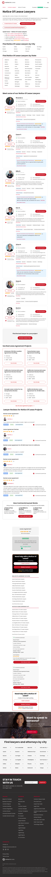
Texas (36, 70)
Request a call (32, 732)
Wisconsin (37, 84)
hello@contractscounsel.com (9, 847)
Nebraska (27, 64)
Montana (27, 62)
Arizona (6, 64)
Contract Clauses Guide (39, 799)
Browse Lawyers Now (25, 338)
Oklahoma (27, 84)
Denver (15, 49)
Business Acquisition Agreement (32, 301)
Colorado (7, 70)
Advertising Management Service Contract (32, 266)
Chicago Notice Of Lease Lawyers (20, 614)
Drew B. (9, 449)
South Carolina (38, 64)
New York (28, 49)
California (7, 68)
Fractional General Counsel (9, 813)
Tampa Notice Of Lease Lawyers (19, 631)
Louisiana (17, 73)
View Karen (10, 144)
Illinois (16, 62)
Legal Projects (21, 835)
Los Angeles (28, 46)
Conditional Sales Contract (39, 229)
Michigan (17, 81)
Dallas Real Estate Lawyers (18, 585)
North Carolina (28, 77)
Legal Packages (21, 828)
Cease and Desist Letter (28, 229)
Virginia (37, 77)
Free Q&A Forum (37, 801)
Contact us (5, 844)
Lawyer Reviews (21, 820)
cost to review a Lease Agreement (15, 35)
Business (23, 115)
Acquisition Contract (20, 301)
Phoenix (27, 51)
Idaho (16, 59)
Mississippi (17, 86)
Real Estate (18, 115)
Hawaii (6, 85)
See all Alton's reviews (21, 275)
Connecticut (8, 73)
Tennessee (37, 68)
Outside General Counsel (8, 816)
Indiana (16, 64)
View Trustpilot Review (25, 546)
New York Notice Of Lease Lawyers (20, 625)
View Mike (10, 180)
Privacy (43, 115)
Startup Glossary (37, 817)
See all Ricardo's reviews (22, 129)
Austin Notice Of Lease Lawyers (19, 609)
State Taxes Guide (38, 822)
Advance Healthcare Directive (21, 324)
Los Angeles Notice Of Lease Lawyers (20, 622)
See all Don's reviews (21, 239)
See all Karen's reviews (21, 165)
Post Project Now (25, 662)
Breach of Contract (7, 799)
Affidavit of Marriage (33, 324)
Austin (4, 46)
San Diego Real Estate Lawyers (19, 599)
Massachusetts (18, 79)
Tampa (38, 49)
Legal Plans (20, 830)
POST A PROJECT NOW (25, 516)
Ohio (26, 81)
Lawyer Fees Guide (38, 804)
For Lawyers (21, 816)
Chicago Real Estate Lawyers (18, 583)
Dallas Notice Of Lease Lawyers (19, 616)
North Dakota (28, 79)
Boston (4, 49)
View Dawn (10, 290)
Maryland (17, 77)
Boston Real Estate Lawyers (18, 581)
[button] (7, 748)
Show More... (18, 112)
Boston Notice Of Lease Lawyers (19, 611)
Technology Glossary (38, 824)
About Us (20, 799)
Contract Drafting (7, 806)
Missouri (27, 59)
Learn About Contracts (23, 823)
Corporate (38, 115)
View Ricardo (9, 107)
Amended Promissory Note (29, 192)
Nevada (27, 66)
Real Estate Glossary (38, 815)
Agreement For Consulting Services (30, 156)
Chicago (5, 51)
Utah (36, 73)
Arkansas (7, 66)
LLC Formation (21, 837)
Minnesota (17, 84)
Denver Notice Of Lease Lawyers (19, 618)
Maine (16, 75)
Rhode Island (38, 62)
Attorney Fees (21, 801)
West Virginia (38, 81)
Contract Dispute (7, 804)
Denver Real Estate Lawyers (18, 588)
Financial (28, 151)
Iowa (16, 66)
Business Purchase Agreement (29, 119)
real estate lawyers (20, 37)
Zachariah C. (10, 483)
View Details (14, 363)
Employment (39, 151)
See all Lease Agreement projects (24, 405)
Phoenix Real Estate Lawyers (18, 596)
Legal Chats (36, 806)
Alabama (7, 59)
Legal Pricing (21, 832)
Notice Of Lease (19, 119)
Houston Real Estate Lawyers (18, 590)
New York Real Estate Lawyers (19, 594)
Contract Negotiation (8, 808)
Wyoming (37, 86)
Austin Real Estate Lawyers (18, 579)
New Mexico (27, 73)
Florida (6, 81)
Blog (19, 804)
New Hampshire (28, 68)
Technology (29, 115)
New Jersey (27, 70)
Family (34, 115)
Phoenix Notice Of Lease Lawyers (19, 627)
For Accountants (22, 818)
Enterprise (20, 813)
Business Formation (7, 801)
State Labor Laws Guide (39, 819)
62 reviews (25, 40)
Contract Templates (23, 811)
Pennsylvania (38, 59)
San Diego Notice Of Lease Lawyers (20, 629)
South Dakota (38, 66)
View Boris (10, 317)
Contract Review (6, 811)
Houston (16, 51)
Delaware (7, 75)
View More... (18, 121)
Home (4, 7)
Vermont (37, 75)
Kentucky (17, 70)
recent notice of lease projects (21, 38)
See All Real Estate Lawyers (17, 603)
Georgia (6, 83)
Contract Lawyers (12, 7)
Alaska (6, 62)
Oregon (27, 86)
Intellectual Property (39, 188)
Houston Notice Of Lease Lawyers (20, 620)
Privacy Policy (6, 854)
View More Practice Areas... (21, 116)
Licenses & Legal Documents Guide (40, 811)
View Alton (10, 254)
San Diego (39, 46)
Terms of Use (6, 856)
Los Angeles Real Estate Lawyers (19, 592)
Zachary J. (10, 419)
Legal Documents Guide (39, 808)
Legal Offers (21, 825)
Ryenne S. (9, 464)
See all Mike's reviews (21, 202)
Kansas (16, 68)
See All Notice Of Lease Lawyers (18, 634)
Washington (38, 79)
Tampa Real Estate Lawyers (18, 601)
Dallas (15, 46)
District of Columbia (7, 78)
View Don (10, 217)
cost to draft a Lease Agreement (15, 33)
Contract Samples (22, 808)
